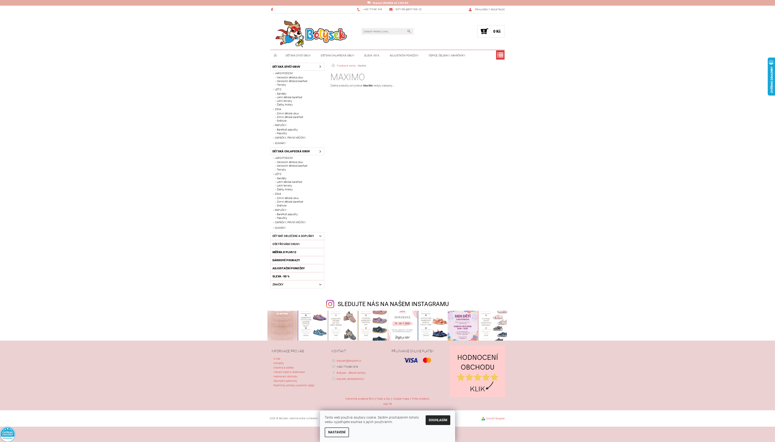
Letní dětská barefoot (289, 97)
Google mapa (401, 398)
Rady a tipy (383, 398)
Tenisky (281, 84)
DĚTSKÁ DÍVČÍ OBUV (298, 55)
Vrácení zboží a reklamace (289, 372)
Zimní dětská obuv (288, 113)
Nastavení (337, 432)
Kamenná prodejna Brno (360, 398)
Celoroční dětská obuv (290, 77)
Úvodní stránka (275, 55)
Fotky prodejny (420, 398)
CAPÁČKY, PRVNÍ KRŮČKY (290, 137)
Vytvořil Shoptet (495, 418)
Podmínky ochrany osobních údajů (293, 385)
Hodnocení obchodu (285, 376)
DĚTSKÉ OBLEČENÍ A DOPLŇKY (293, 236)
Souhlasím (438, 420)
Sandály (281, 93)
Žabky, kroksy (285, 104)
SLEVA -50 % (372, 55)
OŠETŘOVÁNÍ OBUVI (286, 244)
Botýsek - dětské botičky (351, 372)
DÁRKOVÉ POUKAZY (286, 260)
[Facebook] (272, 9)
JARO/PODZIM (284, 73)
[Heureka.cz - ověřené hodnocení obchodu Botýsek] (7, 434)
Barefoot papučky (287, 129)
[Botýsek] (309, 33)
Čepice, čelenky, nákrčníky (447, 55)
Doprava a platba (283, 367)
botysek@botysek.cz (349, 360)
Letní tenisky (284, 100)
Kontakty (278, 363)
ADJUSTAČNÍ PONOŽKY (404, 55)
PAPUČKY (281, 125)
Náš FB (387, 403)
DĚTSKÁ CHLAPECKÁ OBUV (337, 55)
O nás (277, 358)
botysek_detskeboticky (350, 378)
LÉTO (278, 89)
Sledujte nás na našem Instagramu (393, 304)
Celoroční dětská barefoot (292, 81)
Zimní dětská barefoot (290, 117)
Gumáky (280, 143)
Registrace (498, 9)
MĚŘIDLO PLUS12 (284, 252)
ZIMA (278, 109)
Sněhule (282, 120)
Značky (278, 284)
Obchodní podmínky (285, 380)
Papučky (282, 133)
